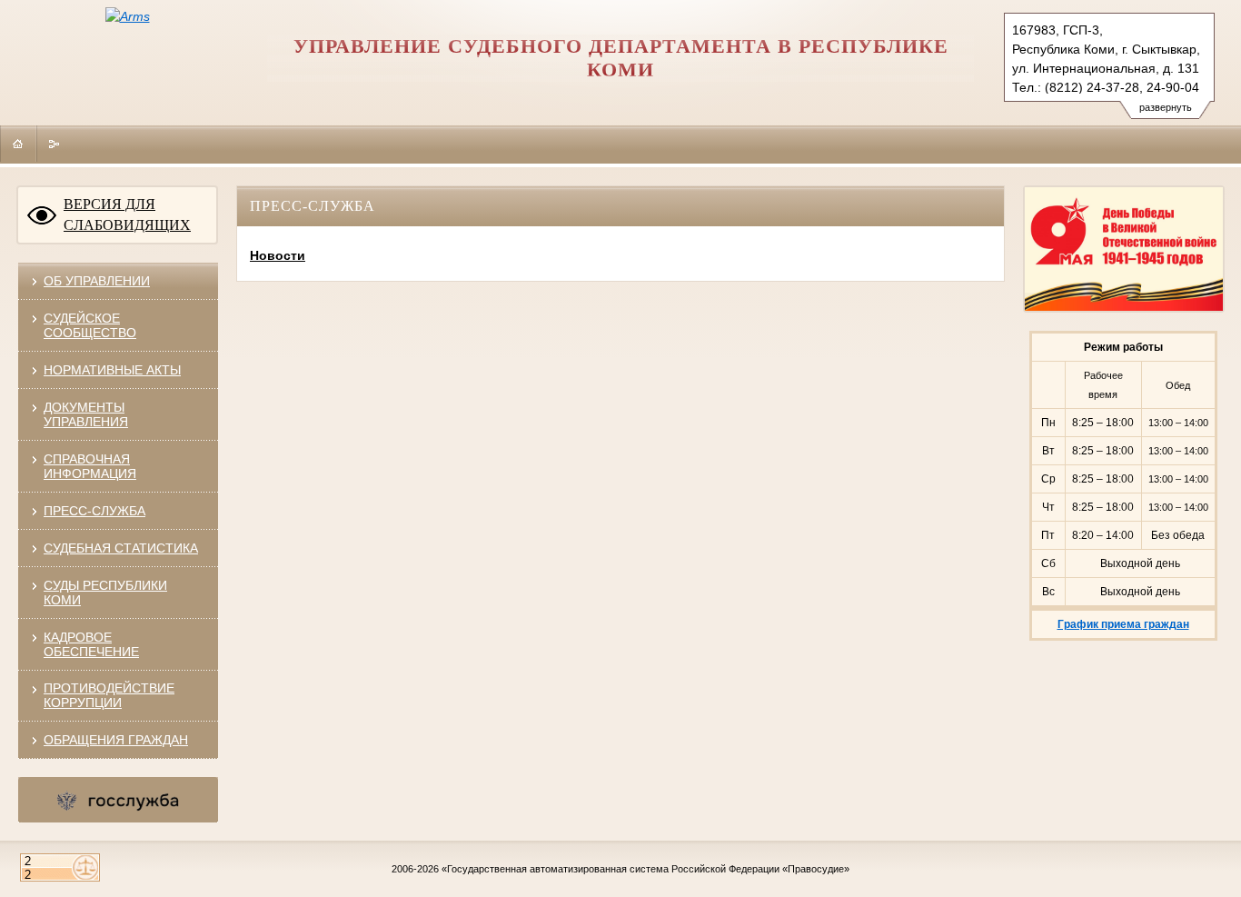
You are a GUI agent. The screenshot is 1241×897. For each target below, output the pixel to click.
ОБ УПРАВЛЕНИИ (97, 281)
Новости (277, 255)
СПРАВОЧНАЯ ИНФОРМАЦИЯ (90, 466)
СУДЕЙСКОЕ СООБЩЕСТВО (90, 325)
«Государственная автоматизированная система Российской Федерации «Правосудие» (645, 868)
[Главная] (18, 143)
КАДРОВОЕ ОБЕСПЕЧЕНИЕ (91, 644)
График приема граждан (1123, 624)
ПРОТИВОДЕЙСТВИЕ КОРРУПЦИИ (109, 695)
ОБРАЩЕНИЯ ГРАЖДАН (116, 740)
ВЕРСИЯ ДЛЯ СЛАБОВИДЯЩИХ (127, 214)
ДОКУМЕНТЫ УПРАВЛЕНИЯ (86, 414)
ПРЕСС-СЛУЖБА (94, 510)
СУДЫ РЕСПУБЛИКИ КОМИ (105, 592)
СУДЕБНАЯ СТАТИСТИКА (121, 548)
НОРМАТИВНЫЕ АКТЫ (112, 370)
